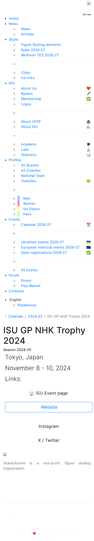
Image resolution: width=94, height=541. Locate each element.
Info (12, 83)
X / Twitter (48, 440)
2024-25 (35, 316)
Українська (26, 305)
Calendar (15, 316)
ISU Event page (51, 393)
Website (49, 407)
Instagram (49, 426)
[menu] (85, 10)
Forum (14, 275)
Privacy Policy (15, 487)
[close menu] (89, 10)
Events (14, 219)
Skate (13, 39)
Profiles (15, 160)
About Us (11, 482)
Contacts (16, 291)
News (13, 23)
